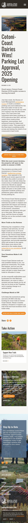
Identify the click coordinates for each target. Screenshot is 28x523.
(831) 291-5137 (6, 475)
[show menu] (24, 4)
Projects (5, 471)
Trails (4, 478)
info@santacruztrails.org (11, 486)
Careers (4, 467)
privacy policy (20, 516)
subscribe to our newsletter (11, 248)
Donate (4, 490)
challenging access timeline (11, 174)
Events (4, 482)
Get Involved (6, 494)
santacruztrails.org (9, 507)
